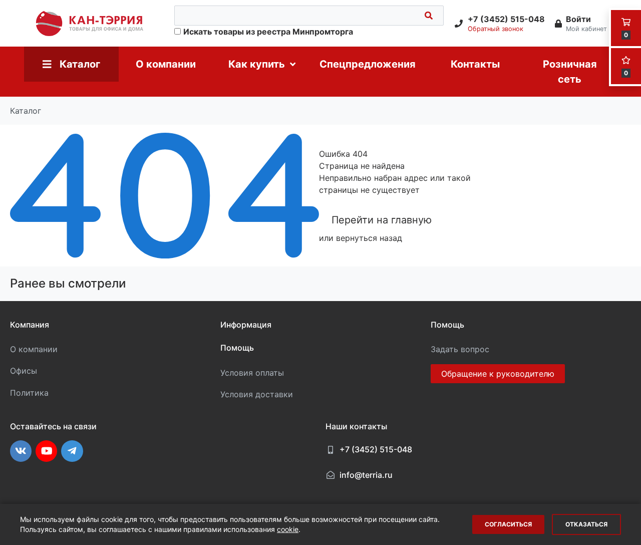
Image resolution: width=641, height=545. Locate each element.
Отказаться (586, 524)
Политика (29, 393)
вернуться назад (369, 238)
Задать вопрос (460, 349)
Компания (29, 325)
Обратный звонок (495, 29)
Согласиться (508, 524)
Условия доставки (256, 394)
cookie (287, 529)
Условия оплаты (252, 373)
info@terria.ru (366, 475)
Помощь (237, 348)
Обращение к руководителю (497, 374)
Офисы (23, 371)
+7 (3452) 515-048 (376, 449)
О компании (34, 349)
